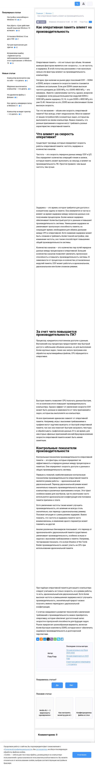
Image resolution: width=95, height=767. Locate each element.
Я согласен (81, 755)
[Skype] (58, 639)
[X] (48, 639)
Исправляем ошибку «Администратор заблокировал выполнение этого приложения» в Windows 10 (19, 58)
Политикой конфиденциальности (18, 749)
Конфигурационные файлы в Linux (84, 714)
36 (13, 63)
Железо (49, 13)
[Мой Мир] (44, 639)
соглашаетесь (41, 749)
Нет (71, 685)
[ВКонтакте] (37, 639)
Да (57, 685)
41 (18, 39)
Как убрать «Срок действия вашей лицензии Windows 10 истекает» (18, 28)
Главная (39, 13)
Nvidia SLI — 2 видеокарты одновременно (45, 712)
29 (20, 20)
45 (16, 47)
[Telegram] (61, 639)
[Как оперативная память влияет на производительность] (64, 45)
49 (19, 31)
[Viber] (51, 639)
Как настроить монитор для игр (64, 714)
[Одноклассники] (41, 639)
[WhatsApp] (55, 639)
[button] (77, 4)
